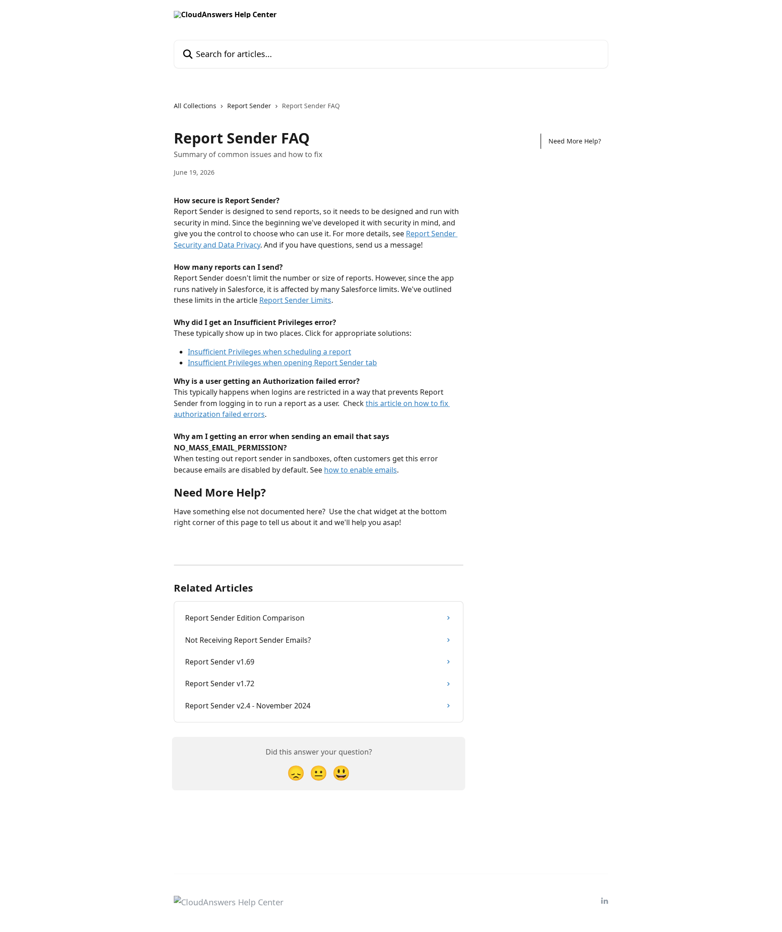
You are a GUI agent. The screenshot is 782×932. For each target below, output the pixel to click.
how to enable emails (360, 470)
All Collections (195, 105)
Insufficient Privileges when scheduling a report (269, 352)
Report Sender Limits (295, 300)
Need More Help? (574, 141)
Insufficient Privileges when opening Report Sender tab (282, 363)
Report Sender (249, 105)
